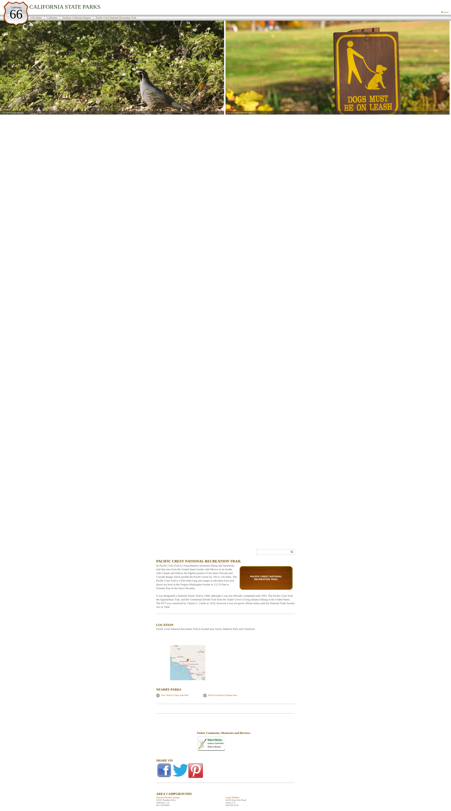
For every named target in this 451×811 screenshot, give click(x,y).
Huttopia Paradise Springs (168, 797)
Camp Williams (232, 797)
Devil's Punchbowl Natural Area (222, 695)
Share (446, 12)
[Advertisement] (176, 734)
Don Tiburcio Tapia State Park (175, 695)
